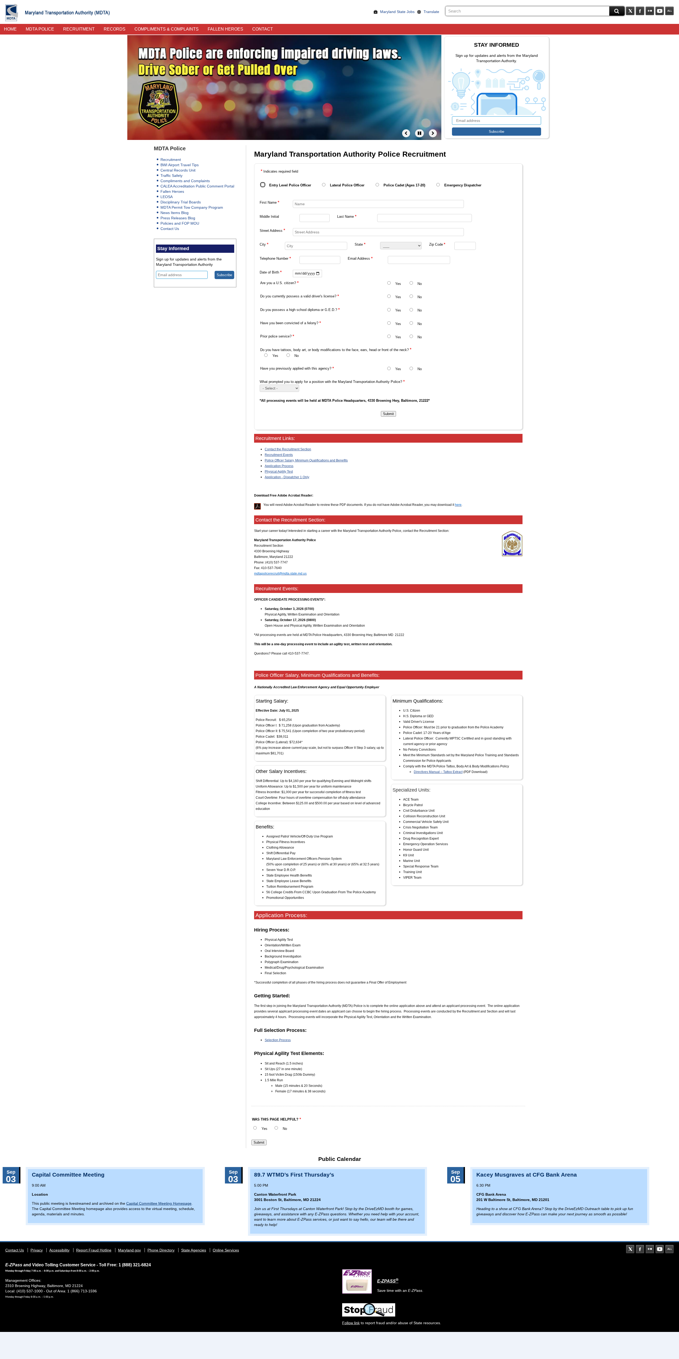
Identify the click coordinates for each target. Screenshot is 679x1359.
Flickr (650, 11)
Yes (398, 284)
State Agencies (193, 1250)
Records (114, 29)
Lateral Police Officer (347, 185)
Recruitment (79, 29)
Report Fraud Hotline (93, 1250)
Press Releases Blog (177, 218)
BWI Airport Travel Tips (179, 165)
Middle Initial (269, 217)
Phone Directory (161, 1250)
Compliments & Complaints (166, 29)
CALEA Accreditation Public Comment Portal (197, 186)
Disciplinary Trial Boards (180, 202)
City (263, 244)
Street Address (271, 231)
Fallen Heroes (225, 29)
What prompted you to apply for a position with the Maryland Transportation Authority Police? (331, 382)
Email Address (359, 258)
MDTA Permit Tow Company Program (191, 207)
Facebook (640, 11)
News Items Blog (174, 213)
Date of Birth (269, 272)
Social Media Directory (669, 11)
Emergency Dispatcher (462, 185)
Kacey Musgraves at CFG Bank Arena (526, 1175)
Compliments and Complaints (185, 181)
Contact (262, 29)
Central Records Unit (177, 170)
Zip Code (436, 244)
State (359, 244)
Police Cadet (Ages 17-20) (404, 185)
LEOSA (166, 197)
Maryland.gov (129, 1250)
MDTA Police (40, 29)
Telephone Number (274, 258)
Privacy (37, 1250)
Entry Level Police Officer (290, 185)
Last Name (345, 217)
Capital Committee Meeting (68, 1175)
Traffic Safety (171, 175)
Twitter (630, 11)
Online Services (226, 1250)
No (419, 284)
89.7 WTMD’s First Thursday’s (294, 1175)
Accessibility (59, 1250)
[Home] (11, 12)
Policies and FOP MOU (179, 223)
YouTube (659, 11)
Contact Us (169, 228)
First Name (268, 202)
